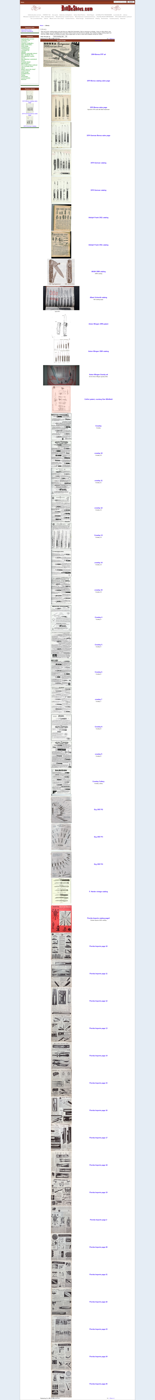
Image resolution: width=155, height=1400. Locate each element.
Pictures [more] (30, 89)
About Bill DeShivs (26, 30)
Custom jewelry (114, 18)
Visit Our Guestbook (27, 31)
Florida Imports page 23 (98, 1329)
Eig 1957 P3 (98, 837)
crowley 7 (98, 699)
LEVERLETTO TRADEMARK (104, 15)
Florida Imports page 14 (98, 1056)
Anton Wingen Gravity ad (98, 374)
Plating (98, 18)
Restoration (104, 18)
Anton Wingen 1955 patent (98, 324)
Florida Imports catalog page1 (98, 918)
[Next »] (112, 38)
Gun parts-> (24, 42)
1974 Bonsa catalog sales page (29, 101)
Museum (23, 79)
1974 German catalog (29, 126)
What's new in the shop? (57, 18)
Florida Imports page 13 (98, 1028)
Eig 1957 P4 (98, 864)
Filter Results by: (45, 36)
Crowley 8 (98, 727)
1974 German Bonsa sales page (30, 114)
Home (22, 2)
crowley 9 (98, 754)
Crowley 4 (98, 617)
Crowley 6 (98, 672)
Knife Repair (90, 15)
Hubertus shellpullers (65, 15)
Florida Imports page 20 (98, 1247)
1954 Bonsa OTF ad (98, 54)
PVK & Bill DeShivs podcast (123, 16)
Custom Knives (70, 18)
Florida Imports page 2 (98, 1220)
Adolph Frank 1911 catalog (98, 217)
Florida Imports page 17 (98, 1138)
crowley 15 (98, 590)
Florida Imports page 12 (98, 1001)
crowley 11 (98, 480)
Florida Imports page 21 (98, 1274)
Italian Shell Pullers (79, 15)
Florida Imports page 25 (98, 1384)
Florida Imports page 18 (98, 1165)
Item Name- (98, 40)
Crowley (98, 426)
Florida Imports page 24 (98, 1356)
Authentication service (34, 15)
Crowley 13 (98, 535)
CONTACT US (46, 15)
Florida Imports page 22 (98, 1302)
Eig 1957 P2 (98, 809)
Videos (46, 18)
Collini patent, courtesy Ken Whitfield (98, 399)
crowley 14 (98, 563)
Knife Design (80, 18)
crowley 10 (98, 453)
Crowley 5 (98, 645)
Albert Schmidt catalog (98, 297)
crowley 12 (98, 508)
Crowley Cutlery (98, 781)
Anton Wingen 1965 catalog (98, 351)
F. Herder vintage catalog (98, 891)
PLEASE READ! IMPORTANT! (105, 16)
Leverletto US (117, 15)
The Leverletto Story (36, 18)
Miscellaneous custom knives (65, 16)
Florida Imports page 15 (98, 1083)
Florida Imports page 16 (98, 1110)
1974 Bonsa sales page (98, 107)
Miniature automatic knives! (31, 16)
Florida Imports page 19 (98, 1192)
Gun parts (55, 15)
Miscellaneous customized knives (85, 16)
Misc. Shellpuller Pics (47, 16)
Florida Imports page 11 (98, 974)
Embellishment (89, 18)
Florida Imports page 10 (98, 946)
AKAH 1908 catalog (98, 271)
